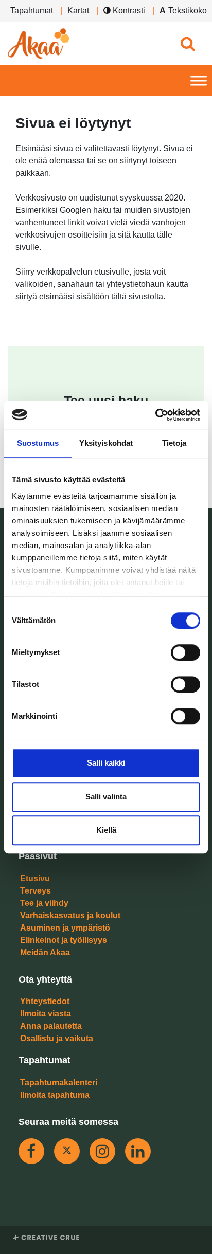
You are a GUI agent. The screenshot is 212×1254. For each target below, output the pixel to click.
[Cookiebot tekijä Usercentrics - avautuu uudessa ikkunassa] (155, 415)
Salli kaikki (106, 762)
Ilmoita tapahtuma (55, 1095)
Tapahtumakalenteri (58, 1082)
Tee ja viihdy (44, 903)
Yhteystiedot (44, 1001)
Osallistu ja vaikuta (56, 1038)
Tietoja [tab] (174, 443)
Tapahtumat (31, 10)
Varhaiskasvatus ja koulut (70, 915)
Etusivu (35, 878)
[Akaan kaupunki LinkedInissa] (138, 1151)
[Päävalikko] (198, 81)
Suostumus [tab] (38, 443)
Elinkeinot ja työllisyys (63, 940)
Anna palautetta (51, 1026)
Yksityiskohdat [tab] (106, 443)
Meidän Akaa (45, 952)
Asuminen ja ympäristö (65, 927)
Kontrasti (128, 10)
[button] (187, 43)
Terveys (35, 890)
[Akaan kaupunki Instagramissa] (102, 1151)
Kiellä (106, 830)
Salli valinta (106, 796)
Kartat (78, 10)
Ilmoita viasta (45, 1013)
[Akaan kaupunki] (38, 43)
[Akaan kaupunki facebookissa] (31, 1151)
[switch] (185, 652)
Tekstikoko (187, 10)
